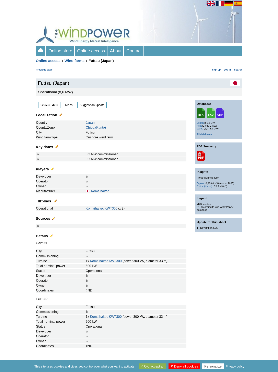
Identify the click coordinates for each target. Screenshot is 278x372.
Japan (90, 122)
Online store (60, 50)
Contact (134, 50)
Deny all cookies (185, 366)
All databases (204, 134)
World (200, 128)
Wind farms (74, 61)
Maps (69, 105)
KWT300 (111, 208)
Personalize (213, 366)
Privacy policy (235, 366)
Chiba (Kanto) (96, 127)
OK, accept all (153, 366)
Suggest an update (92, 105)
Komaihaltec (100, 191)
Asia (199, 125)
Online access (91, 50)
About (115, 50)
